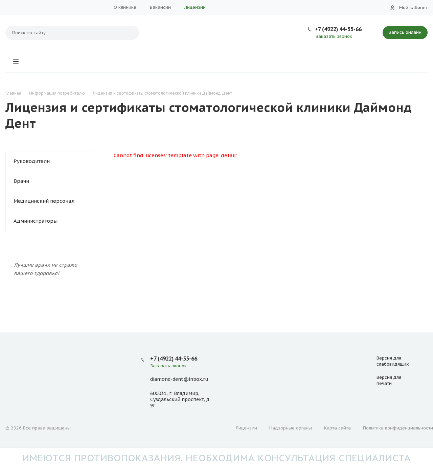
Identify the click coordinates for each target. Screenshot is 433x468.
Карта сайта (337, 428)
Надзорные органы (290, 428)
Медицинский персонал (44, 201)
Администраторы (36, 221)
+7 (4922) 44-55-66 (338, 29)
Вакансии (160, 7)
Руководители (32, 161)
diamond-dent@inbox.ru (179, 379)
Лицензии (195, 7)
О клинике (125, 7)
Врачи (21, 181)
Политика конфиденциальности (398, 428)
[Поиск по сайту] (130, 33)
